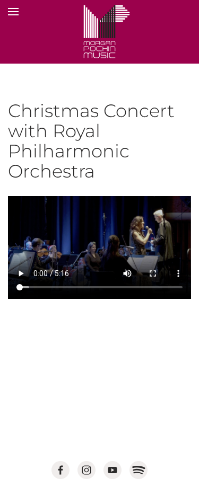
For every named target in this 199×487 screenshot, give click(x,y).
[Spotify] (138, 470)
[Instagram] (86, 470)
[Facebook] (60, 470)
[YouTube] (112, 470)
